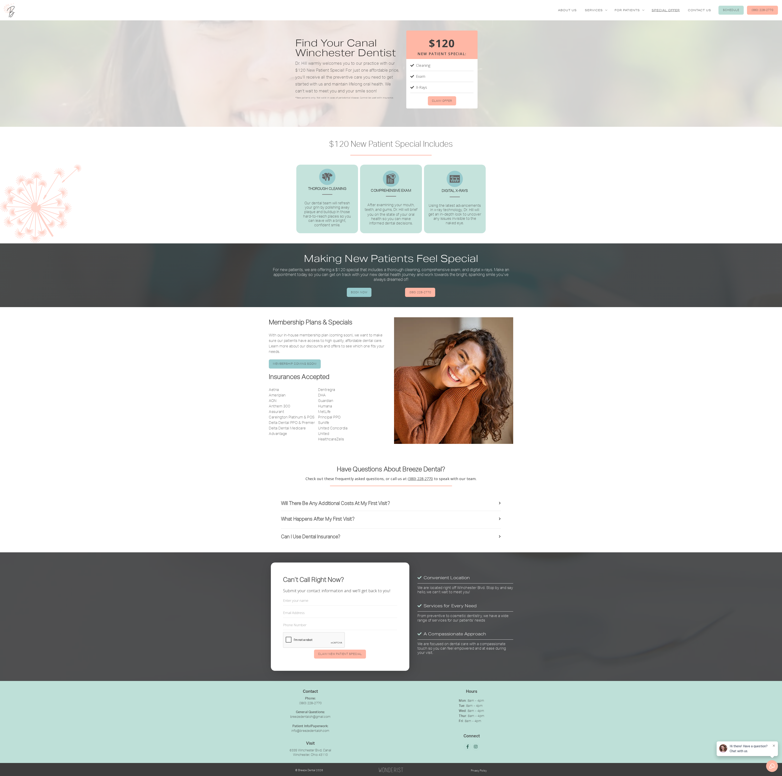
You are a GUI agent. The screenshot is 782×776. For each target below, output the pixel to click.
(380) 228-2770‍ (310, 703)
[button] (596, 10)
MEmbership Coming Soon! (295, 364)
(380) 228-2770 (762, 10)
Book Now (359, 292)
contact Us (699, 10)
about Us (567, 10)
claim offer (442, 101)
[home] (8, 10)
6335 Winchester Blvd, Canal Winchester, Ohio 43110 (310, 752)
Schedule (731, 10)
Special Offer (666, 10)
